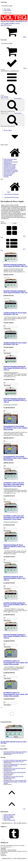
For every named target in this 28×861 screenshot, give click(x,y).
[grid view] (11, 288)
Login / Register (7, 10)
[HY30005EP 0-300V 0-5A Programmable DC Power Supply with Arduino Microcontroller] (11, 658)
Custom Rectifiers (8, 160)
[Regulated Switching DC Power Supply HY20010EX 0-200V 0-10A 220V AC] (11, 542)
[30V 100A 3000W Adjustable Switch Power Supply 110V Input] (14, 738)
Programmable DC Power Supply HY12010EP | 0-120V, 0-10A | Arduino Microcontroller (15, 427)
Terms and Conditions (9, 817)
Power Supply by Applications (11, 171)
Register (6, 96)
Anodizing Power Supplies (10, 164)
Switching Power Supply (9, 166)
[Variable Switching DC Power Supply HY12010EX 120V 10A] (11, 309)
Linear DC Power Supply (10, 167)
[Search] (12, 105)
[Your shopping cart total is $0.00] (12, 56)
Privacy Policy (7, 818)
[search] (12, 82)
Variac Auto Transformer (9, 168)
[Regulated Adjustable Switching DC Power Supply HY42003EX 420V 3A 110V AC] (11, 363)
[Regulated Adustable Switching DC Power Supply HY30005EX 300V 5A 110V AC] (11, 600)
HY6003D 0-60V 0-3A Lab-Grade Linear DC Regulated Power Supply (15, 769)
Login (2, 96)
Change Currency (8, 12)
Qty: (5, 325)
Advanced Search (17, 98)
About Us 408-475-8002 (9, 814)
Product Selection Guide (9, 820)
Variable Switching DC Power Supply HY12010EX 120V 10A (15, 313)
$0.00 (24, 37)
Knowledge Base (8, 175)
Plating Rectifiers (8, 163)
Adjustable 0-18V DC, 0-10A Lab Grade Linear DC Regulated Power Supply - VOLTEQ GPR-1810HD (15, 782)
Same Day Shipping (8, 816)
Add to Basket (7, 328)
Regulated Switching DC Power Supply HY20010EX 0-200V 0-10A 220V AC (14, 546)
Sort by (2, 221)
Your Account (7, 9)
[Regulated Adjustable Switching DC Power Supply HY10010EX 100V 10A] (11, 261)
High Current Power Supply (10, 159)
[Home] (15, 157)
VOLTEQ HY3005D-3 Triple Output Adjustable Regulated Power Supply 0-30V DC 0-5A (15, 752)
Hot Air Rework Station (9, 172)
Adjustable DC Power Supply (11, 161)
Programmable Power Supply (10, 170)
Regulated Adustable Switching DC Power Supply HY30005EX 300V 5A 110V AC (15, 604)
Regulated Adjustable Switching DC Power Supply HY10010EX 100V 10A (15, 265)
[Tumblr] (15, 839)
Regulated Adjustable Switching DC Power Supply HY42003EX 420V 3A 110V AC (15, 368)
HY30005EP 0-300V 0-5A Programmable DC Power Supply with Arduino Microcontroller (15, 662)
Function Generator (8, 174)
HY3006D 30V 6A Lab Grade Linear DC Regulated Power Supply (14, 777)
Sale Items (6, 176)
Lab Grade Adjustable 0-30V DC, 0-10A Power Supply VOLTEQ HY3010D (15, 765)
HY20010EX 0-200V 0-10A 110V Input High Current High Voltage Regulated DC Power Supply (14, 484)
